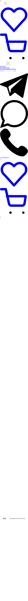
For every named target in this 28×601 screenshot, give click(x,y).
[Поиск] (15, 71)
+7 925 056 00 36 (4, 157)
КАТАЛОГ (3, 66)
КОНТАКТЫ (12, 69)
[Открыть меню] (0, 1)
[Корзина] (14, 61)
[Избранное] (14, 32)
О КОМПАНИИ (4, 69)
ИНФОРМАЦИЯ (4, 67)
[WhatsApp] (14, 127)
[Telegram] (14, 99)
